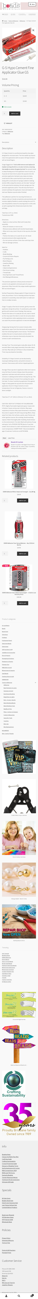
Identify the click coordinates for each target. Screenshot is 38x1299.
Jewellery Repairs (7, 1285)
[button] (33, 30)
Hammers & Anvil (8, 691)
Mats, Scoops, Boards (10, 700)
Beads (3, 628)
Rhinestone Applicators (8, 967)
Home (5, 21)
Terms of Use (6, 1243)
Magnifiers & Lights (9, 697)
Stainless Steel (6, 975)
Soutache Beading (7, 1175)
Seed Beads (5, 673)
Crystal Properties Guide (9, 1164)
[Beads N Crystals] (6, 445)
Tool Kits (6, 721)
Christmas (5, 634)
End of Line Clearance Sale (10, 1203)
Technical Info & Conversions (11, 1180)
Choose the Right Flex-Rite (10, 1157)
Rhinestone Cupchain (8, 969)
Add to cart (14, 113)
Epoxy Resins (5, 959)
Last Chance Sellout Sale (9, 1205)
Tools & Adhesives (13, 21)
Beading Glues (6, 955)
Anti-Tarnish (5, 953)
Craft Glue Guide (7, 1159)
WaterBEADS (5, 730)
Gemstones (5, 646)
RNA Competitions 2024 (9, 1170)
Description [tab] (5, 142)
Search (19, 1296)
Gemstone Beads (6, 643)
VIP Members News (8, 1217)
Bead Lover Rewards (8, 1215)
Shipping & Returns (8, 1240)
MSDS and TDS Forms (8, 1173)
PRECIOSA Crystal (7, 667)
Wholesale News (7, 1222)
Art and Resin (5, 625)
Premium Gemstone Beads (9, 965)
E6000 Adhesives (6, 957)
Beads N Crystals (17, 442)
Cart (29, 1294)
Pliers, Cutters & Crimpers (11, 712)
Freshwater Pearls (7, 640)
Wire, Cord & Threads (8, 733)
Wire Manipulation (9, 727)
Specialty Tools (8, 718)
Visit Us (4, 1278)
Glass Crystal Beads (7, 961)
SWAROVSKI (5, 679)
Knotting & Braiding (9, 694)
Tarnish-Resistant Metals (9, 1177)
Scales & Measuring (9, 715)
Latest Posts (11, 438)
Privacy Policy (6, 1238)
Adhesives (22, 21)
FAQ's (3, 1280)
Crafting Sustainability (9, 1161)
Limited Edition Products (9, 1207)
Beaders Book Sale (7, 1201)
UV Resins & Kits (6, 981)
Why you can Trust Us (8, 1283)
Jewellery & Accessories (8, 652)
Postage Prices (6, 1252)
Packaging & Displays (8, 658)
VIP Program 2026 (7, 1219)
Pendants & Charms (7, 661)
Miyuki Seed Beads (7, 963)
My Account (6, 1296)
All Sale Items (6, 1198)
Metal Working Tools (9, 706)
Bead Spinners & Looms (10, 688)
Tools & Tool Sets (7, 979)
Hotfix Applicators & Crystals (11, 1168)
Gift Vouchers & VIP (7, 649)
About (4, 438)
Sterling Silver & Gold (8, 676)
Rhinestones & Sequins (8, 670)
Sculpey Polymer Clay (8, 971)
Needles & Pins (8, 709)
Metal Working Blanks (9, 703)
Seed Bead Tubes (6, 973)
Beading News (6, 1154)
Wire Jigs (6, 724)
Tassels (4, 977)
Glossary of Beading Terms (10, 1166)
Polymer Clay (5, 664)
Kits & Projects (6, 655)
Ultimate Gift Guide (8, 1182)
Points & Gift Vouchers (8, 1250)
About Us (5, 1276)
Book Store (5, 631)
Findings (4, 637)
